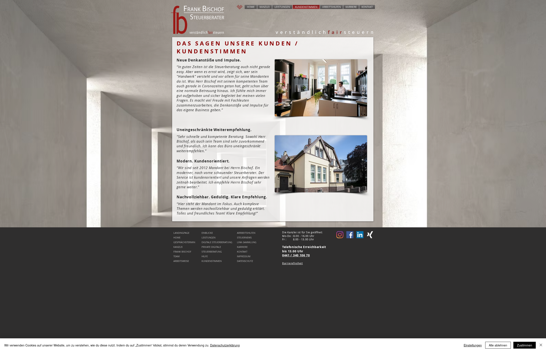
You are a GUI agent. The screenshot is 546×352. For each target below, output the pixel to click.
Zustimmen (524, 345)
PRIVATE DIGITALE (211, 246)
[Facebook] (349, 234)
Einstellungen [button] (473, 345)
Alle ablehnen (498, 345)
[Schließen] (540, 345)
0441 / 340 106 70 (296, 255)
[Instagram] (339, 234)
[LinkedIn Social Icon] (359, 234)
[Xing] (369, 234)
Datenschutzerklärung (225, 345)
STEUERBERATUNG (212, 251)
